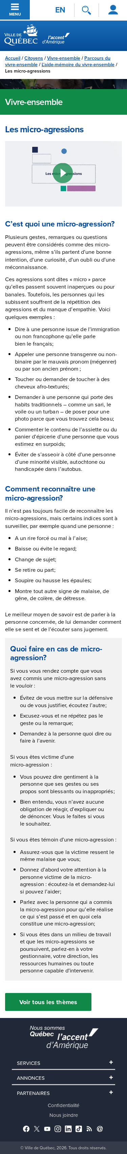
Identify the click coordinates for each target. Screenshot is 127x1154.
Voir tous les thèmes (48, 1002)
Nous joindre (63, 1115)
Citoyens (33, 58)
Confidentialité (63, 1105)
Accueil (12, 58)
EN (60, 10)
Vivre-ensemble (63, 58)
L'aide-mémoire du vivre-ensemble (78, 64)
